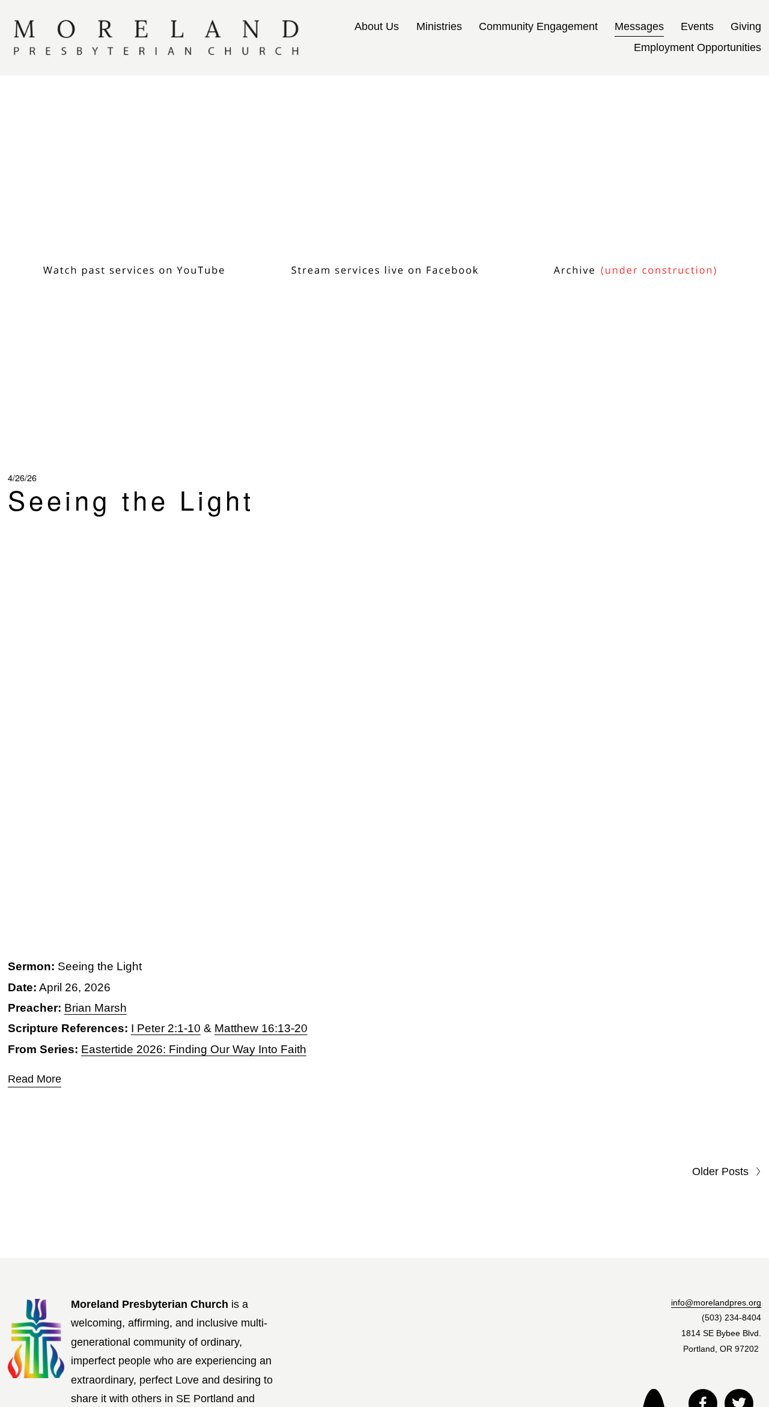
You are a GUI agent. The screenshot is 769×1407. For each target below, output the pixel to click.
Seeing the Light (131, 499)
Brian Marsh (95, 1007)
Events (697, 26)
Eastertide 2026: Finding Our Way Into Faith (193, 1048)
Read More (34, 1078)
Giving (746, 26)
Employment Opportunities (697, 47)
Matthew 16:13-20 (261, 1028)
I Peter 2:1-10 (166, 1028)
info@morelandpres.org (716, 1302)
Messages (639, 26)
